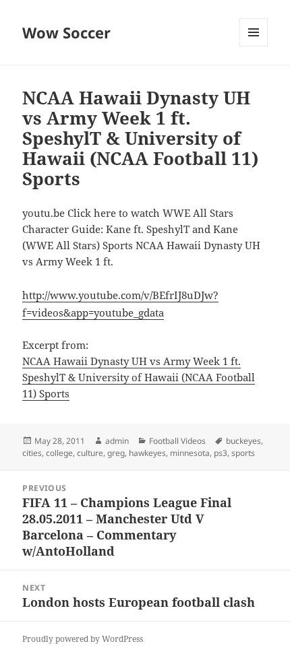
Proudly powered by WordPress (82, 639)
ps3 (220, 453)
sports (243, 453)
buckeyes (243, 441)
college (59, 453)
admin (117, 441)
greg (116, 453)
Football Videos (177, 441)
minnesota (190, 453)
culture (90, 453)
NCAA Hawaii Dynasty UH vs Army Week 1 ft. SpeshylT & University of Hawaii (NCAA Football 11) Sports (138, 377)
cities (32, 453)
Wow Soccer (66, 32)
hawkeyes (147, 453)
